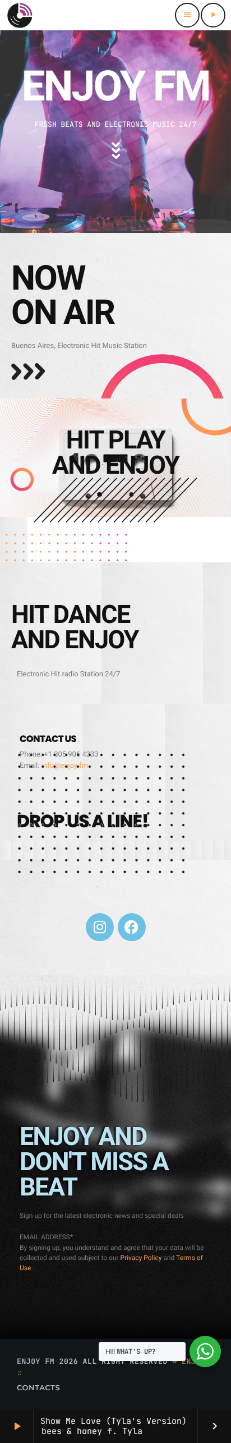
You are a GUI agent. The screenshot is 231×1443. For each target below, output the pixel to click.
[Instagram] (100, 927)
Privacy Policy (142, 1258)
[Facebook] (132, 927)
